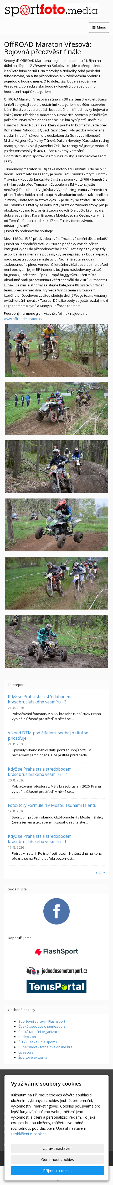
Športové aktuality (32, 1057)
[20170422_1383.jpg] (56, 408)
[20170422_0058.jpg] (56, 583)
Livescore (26, 1052)
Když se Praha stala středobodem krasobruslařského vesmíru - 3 (39, 699)
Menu (101, 27)
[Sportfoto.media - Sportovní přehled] (56, 10)
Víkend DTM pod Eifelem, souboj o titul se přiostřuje (48, 735)
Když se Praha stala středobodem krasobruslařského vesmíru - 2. (39, 771)
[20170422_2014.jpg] (56, 641)
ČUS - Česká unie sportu (37, 1042)
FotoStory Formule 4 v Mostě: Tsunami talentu (52, 805)
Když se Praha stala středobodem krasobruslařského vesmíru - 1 (39, 838)
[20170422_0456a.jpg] (56, 466)
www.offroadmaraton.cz (23, 318)
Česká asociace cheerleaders (42, 1026)
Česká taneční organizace (39, 1031)
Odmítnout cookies (57, 1159)
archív (100, 872)
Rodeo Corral (28, 1036)
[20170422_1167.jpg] (56, 350)
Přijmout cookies (57, 1170)
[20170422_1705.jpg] (56, 524)
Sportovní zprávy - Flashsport (41, 1021)
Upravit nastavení (57, 1148)
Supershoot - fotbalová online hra (45, 1047)
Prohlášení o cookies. (29, 1133)
